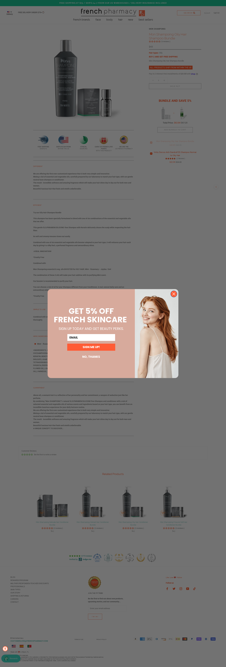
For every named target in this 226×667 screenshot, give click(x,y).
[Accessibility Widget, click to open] (5, 648)
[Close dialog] (174, 294)
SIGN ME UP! (91, 347)
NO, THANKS (91, 357)
